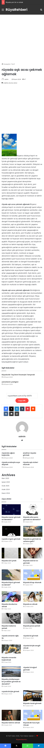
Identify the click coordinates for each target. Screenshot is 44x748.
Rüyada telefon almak (11, 723)
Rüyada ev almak (30, 604)
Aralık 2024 (6, 489)
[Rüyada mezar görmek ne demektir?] (11, 509)
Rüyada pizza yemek (31, 626)
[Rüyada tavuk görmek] (32, 695)
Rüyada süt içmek (9, 561)
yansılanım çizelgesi (10, 382)
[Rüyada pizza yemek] (32, 618)
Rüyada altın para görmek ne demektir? (32, 518)
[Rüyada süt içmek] (11, 553)
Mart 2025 (5, 478)
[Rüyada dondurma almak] (11, 596)
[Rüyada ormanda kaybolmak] (11, 649)
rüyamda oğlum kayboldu (8, 454)
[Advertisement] (22, 39)
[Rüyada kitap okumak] (32, 574)
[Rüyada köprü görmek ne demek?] (11, 574)
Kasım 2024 (6, 493)
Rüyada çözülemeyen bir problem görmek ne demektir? (11, 681)
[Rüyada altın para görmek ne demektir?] (32, 509)
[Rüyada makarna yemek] (11, 618)
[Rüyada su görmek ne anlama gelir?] (32, 531)
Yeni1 (13, 64)
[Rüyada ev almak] (32, 596)
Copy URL (22, 401)
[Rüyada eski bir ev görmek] (32, 553)
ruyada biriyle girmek (10, 691)
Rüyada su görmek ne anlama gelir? (32, 540)
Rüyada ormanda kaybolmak (9, 658)
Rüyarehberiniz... (22, 739)
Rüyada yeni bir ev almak (14, 2)
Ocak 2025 (5, 486)
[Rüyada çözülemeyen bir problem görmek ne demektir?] (11, 671)
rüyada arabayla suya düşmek (11, 463)
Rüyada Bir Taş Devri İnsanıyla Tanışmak (18, 375)
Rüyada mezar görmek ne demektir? (11, 518)
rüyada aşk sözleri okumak (30, 463)
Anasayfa (6, 64)
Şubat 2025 (6, 482)
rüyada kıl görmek (30, 636)
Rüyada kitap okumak (32, 582)
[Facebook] (6, 409)
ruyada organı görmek (11, 539)
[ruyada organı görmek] (11, 531)
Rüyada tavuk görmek (32, 703)
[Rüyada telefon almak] (11, 715)
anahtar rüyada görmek (29, 454)
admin (6, 79)
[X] (11, 409)
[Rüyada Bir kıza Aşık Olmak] (32, 715)
